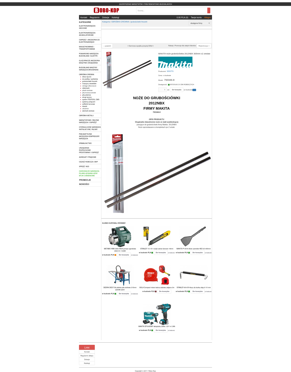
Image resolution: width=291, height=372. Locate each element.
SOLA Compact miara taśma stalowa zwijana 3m (156, 287)
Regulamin (95, 17)
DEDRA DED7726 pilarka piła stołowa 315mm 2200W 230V (120, 288)
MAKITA (170, 71)
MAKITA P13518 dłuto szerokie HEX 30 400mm (194, 248)
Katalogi (115, 17)
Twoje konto (196, 17)
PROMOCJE (85, 179)
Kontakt (83, 17)
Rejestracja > (204, 46)
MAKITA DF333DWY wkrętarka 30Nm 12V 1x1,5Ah (156, 326)
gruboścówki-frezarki (139, 21)
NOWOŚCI (84, 184)
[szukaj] (208, 10)
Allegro (207, 17)
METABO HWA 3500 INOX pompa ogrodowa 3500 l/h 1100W (120, 249)
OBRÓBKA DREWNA (120, 21)
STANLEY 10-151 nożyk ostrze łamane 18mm (156, 248)
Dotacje (105, 17)
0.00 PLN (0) (182, 17)
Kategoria (106, 21)
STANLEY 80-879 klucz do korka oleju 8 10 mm (194, 287)
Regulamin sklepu (86, 355)
